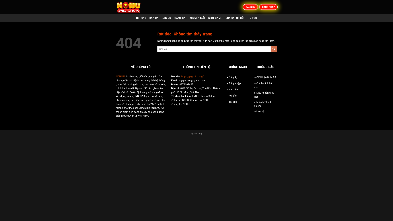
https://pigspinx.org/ (192, 76)
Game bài (180, 18)
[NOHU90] (131, 7)
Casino (166, 18)
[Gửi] (274, 49)
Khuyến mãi (197, 18)
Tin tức (252, 18)
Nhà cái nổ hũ (235, 18)
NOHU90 (141, 18)
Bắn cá (153, 18)
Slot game (215, 18)
